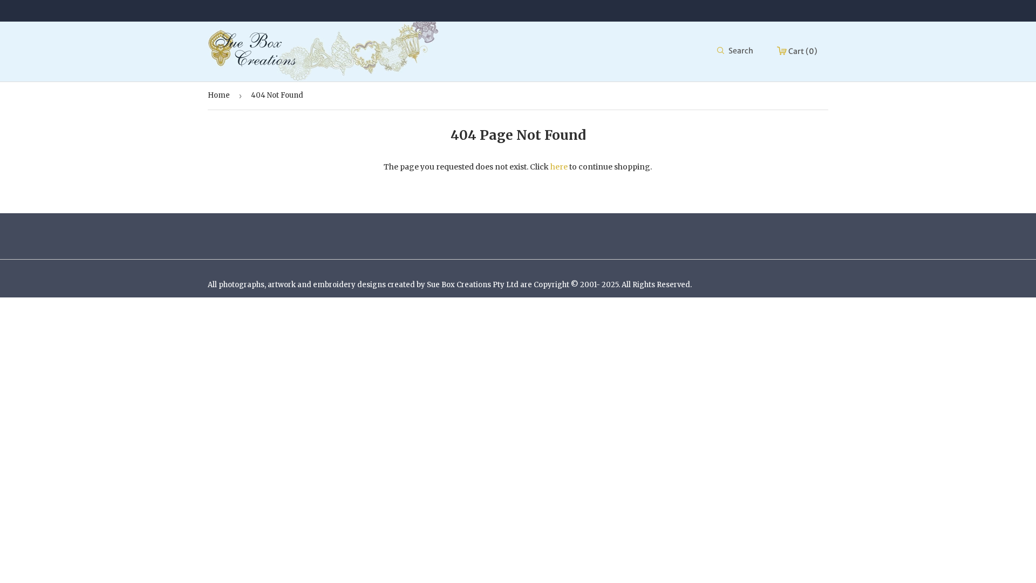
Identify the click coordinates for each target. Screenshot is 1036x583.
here (559, 167)
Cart (802, 51)
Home (219, 95)
